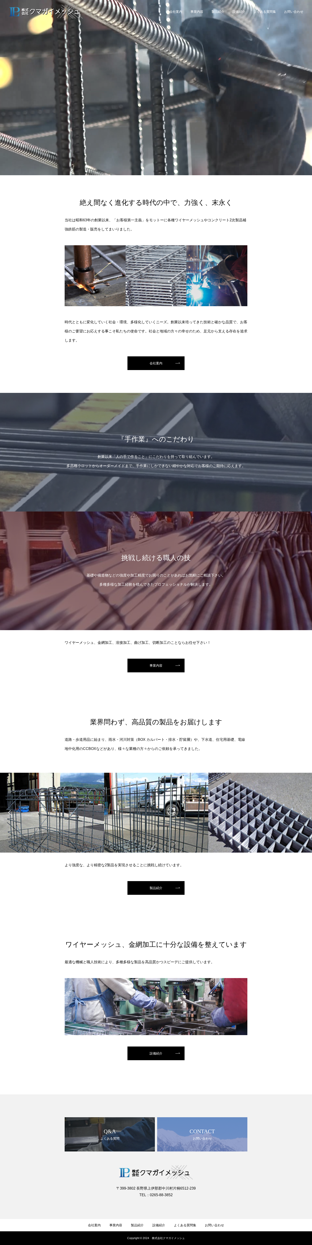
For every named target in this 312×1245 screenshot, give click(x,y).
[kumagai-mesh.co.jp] (46, 11)
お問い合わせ (293, 11)
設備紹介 (239, 11)
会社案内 (175, 11)
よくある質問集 (265, 11)
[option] (52, 832)
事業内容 (196, 11)
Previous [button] (9, 812)
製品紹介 (218, 11)
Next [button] (302, 812)
